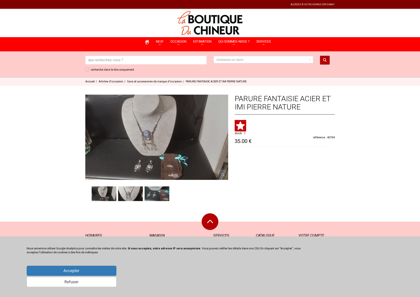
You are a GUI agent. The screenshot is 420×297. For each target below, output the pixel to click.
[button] (263, 59)
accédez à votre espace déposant (313, 4)
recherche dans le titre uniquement (112, 69)
